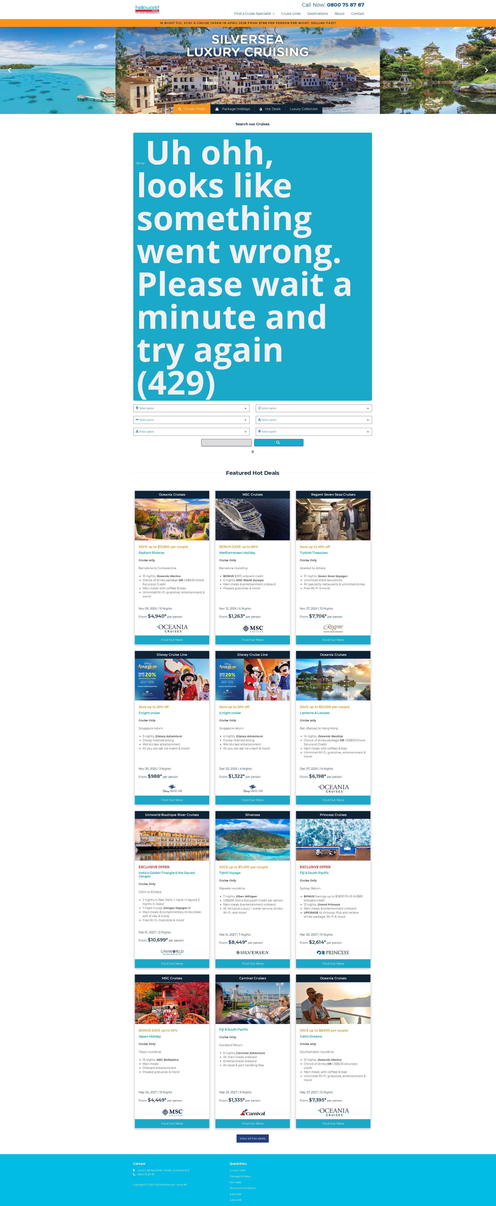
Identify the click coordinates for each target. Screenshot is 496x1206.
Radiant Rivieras (151, 553)
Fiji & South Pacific (314, 873)
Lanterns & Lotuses (315, 713)
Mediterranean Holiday (237, 553)
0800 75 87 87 (345, 5)
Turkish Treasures (314, 553)
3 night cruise (149, 713)
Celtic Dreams (311, 1036)
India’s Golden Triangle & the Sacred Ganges (167, 874)
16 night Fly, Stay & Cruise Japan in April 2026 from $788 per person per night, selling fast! (248, 23)
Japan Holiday (150, 1036)
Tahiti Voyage (230, 873)
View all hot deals (252, 1138)
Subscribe (235, 1199)
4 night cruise (230, 713)
